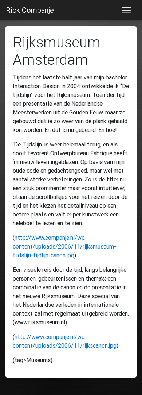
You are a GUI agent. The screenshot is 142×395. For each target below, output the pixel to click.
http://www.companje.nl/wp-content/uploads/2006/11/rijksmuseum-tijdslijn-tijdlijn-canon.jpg (64, 246)
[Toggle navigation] (126, 10)
